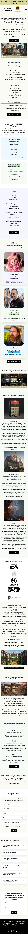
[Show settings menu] (23, 57)
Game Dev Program (20, 921)
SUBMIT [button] (14, 830)
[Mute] (20, 57)
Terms (9, 925)
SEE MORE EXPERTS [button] (14, 361)
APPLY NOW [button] (14, 40)
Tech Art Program (8, 923)
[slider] (12, 57)
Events (16, 923)
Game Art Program (8, 921)
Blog (4, 925)
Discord (22, 923)
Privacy (14, 925)
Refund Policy (21, 925)
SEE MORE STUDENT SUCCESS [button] (14, 668)
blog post (17, 639)
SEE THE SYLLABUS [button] (14, 114)
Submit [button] (14, 912)
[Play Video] (2, 57)
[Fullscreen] (25, 57)
